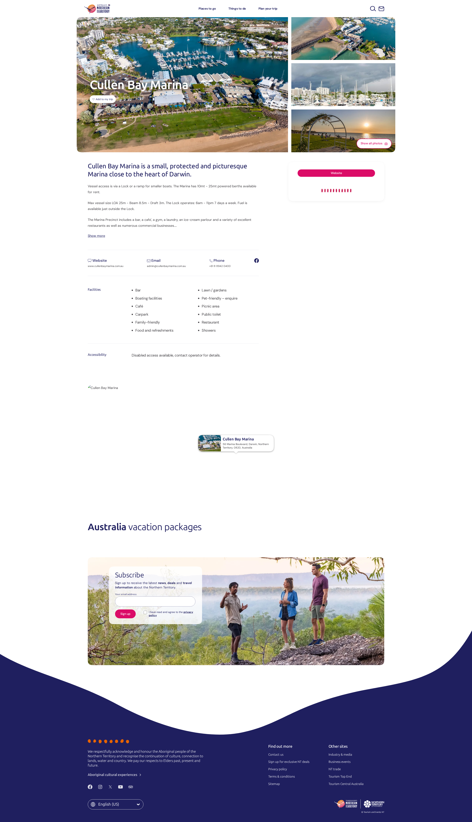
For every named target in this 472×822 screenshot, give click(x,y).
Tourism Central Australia (346, 784)
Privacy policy (277, 769)
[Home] (97, 8)
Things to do (237, 9)
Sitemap (274, 784)
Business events (339, 762)
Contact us (275, 754)
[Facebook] (90, 786)
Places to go (207, 9)
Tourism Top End (340, 776)
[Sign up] (381, 8)
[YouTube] (120, 786)
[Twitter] (110, 786)
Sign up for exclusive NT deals (288, 762)
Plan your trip (267, 9)
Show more (96, 235)
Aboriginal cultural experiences (113, 775)
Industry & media (340, 754)
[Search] (373, 8)
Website (336, 173)
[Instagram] (100, 786)
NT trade (335, 769)
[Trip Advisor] (130, 786)
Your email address (126, 594)
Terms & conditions (281, 776)
